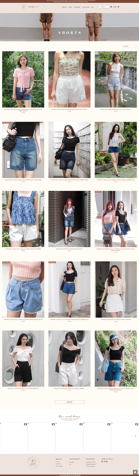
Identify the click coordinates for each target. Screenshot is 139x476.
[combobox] (129, 46)
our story (58, 461)
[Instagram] (102, 461)
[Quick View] (23, 79)
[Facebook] (104, 461)
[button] (64, 6)
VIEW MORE (69, 402)
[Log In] (110, 7)
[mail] (106, 461)
